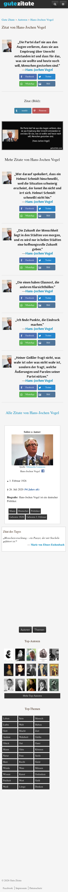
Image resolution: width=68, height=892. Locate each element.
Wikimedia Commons (35, 467)
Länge (22, 786)
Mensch (39, 718)
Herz (5, 761)
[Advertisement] (34, 590)
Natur (6, 755)
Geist (37, 761)
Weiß (5, 786)
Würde (6, 768)
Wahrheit (23, 737)
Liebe (6, 724)
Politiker (35, 511)
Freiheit (7, 780)
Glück (6, 743)
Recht (22, 761)
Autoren (25, 630)
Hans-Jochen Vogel (39, 69)
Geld (37, 780)
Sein (21, 718)
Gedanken (40, 774)
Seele (38, 755)
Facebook (8, 888)
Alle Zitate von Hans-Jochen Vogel (32, 412)
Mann (12, 511)
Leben (6, 718)
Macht (22, 730)
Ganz (37, 743)
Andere (6, 737)
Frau (21, 755)
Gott (5, 730)
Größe (38, 737)
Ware (21, 768)
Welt (21, 724)
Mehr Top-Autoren (32, 695)
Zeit (37, 730)
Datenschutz (35, 888)
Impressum (21, 888)
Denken (39, 786)
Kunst (22, 774)
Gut (21, 743)
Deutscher (23, 511)
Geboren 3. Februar (36, 517)
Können (39, 749)
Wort (21, 780)
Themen (39, 630)
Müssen (39, 768)
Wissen (6, 774)
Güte (21, 749)
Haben (38, 724)
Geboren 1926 (16, 517)
